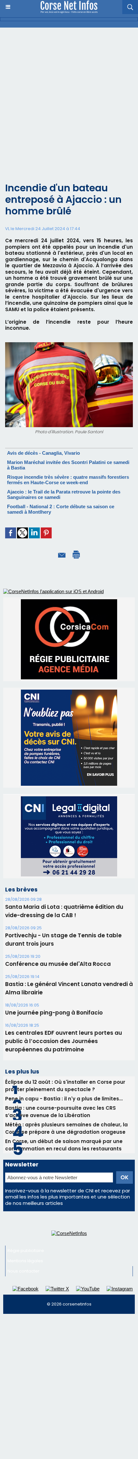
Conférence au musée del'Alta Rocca (58, 889)
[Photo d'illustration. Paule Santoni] (69, 345)
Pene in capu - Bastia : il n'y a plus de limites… (64, 1024)
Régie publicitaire (25, 1176)
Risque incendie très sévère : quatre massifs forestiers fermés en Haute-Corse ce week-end (68, 479)
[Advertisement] (69, 100)
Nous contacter (23, 1196)
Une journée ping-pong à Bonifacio (54, 938)
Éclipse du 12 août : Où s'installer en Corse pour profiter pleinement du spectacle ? (65, 1011)
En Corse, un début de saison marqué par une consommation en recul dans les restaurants (64, 1070)
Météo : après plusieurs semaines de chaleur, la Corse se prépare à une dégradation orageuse (66, 1054)
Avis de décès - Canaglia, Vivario (43, 453)
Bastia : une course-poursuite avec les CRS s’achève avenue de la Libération (60, 1037)
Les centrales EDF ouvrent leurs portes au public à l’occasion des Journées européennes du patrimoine (63, 966)
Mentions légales (25, 1186)
